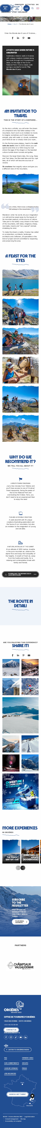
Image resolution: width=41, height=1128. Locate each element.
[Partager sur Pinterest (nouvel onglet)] (23, 38)
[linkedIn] (25, 1038)
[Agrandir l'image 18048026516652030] (30, 743)
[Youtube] (21, 1038)
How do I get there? (17, 1094)
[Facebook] (6, 1038)
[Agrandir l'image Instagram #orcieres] (11, 763)
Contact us (11, 1030)
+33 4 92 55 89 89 (11, 1025)
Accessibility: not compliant (13, 1121)
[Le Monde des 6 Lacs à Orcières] (20, 85)
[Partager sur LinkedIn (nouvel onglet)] (18, 38)
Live (26, 8)
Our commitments (11, 1063)
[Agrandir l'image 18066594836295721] (30, 667)
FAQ (5, 1058)
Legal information (29, 1116)
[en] (38, 8)
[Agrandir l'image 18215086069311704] (20, 715)
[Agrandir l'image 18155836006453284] (11, 667)
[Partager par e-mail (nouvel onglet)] (29, 38)
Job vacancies (10, 1073)
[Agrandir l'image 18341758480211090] (11, 686)
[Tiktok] (16, 1038)
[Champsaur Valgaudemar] (20, 966)
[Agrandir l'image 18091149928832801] (30, 686)
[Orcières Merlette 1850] (8, 8)
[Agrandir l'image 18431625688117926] (11, 743)
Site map (23, 1119)
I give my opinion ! (11, 1068)
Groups (25, 1063)
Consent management (11, 1119)
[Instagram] (11, 1038)
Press (24, 1068)
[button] (32, 8)
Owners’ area (27, 1058)
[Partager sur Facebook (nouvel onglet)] (12, 38)
